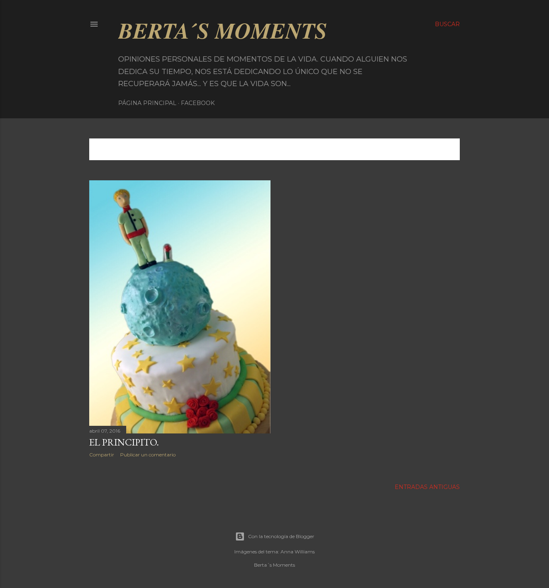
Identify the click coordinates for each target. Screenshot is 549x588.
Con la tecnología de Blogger (281, 536)
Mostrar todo (426, 149)
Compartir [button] (101, 455)
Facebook (198, 103)
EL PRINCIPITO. (124, 442)
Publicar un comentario (148, 455)
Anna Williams (298, 552)
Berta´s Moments (222, 30)
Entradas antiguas (427, 487)
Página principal (147, 103)
